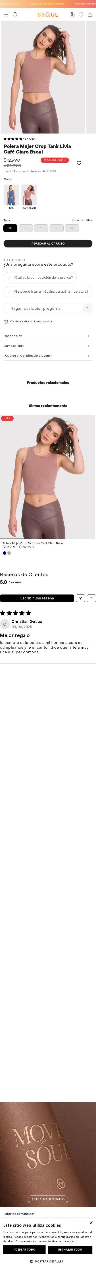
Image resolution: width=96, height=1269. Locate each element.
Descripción (13, 336)
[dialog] (48, 1243)
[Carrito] (90, 14)
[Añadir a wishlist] (79, 163)
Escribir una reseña (37, 598)
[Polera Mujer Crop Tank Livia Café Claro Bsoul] (47, 477)
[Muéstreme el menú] (5, 14)
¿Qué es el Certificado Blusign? (28, 356)
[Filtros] (80, 598)
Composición (14, 346)
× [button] (91, 1223)
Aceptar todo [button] (24, 1249)
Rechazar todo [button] (70, 1249)
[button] (13, 139)
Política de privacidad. (62, 1241)
